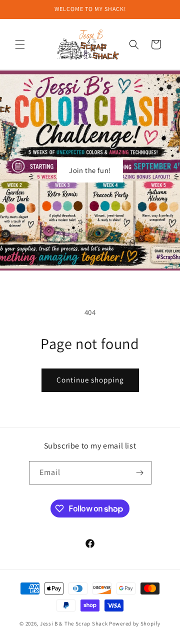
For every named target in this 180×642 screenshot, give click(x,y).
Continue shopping (90, 379)
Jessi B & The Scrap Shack (74, 623)
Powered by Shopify (134, 623)
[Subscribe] (140, 472)
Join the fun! (90, 170)
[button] (20, 45)
